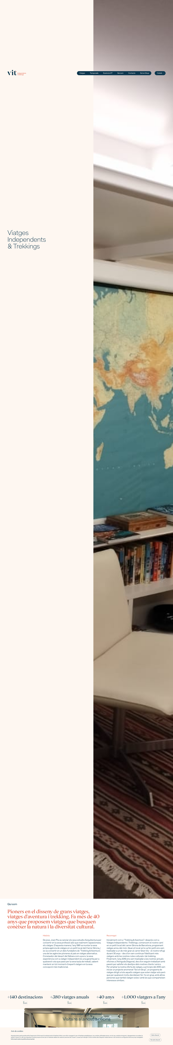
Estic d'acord (155, 1035)
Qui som (120, 73)
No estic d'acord (155, 1040)
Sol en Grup (144, 73)
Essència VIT (107, 73)
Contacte (131, 73)
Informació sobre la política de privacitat (22, 1039)
